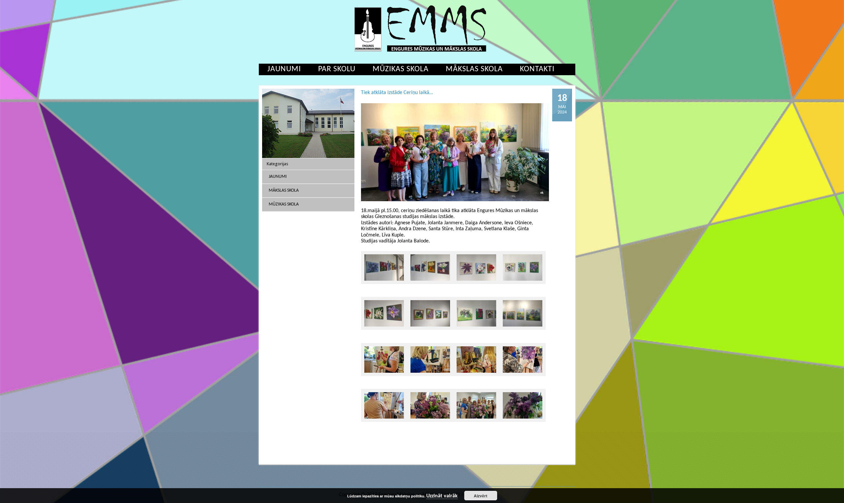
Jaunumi (284, 69)
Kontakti (537, 69)
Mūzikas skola (401, 69)
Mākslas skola (474, 69)
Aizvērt (480, 496)
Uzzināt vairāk (442, 496)
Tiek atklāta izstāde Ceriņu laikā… (397, 92)
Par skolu (336, 69)
